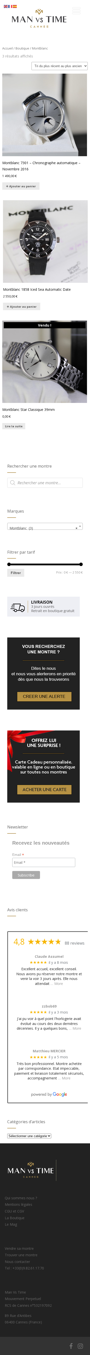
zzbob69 (49, 1006)
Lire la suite (13, 426)
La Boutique (14, 1217)
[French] (10, 6)
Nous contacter (17, 1261)
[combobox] (45, 526)
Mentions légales (18, 1204)
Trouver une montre (21, 1255)
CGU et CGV (14, 1211)
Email (18, 854)
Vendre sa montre (19, 1248)
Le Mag (11, 1224)
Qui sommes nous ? (21, 1198)
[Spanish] (15, 6)
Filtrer (16, 573)
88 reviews (74, 943)
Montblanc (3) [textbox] (44, 528)
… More (56, 983)
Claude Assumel (49, 957)
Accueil (7, 48)
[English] (6, 6)
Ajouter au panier (22, 186)
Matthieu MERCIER (49, 1051)
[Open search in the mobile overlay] (45, 483)
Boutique (22, 48)
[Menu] (76, 10)
